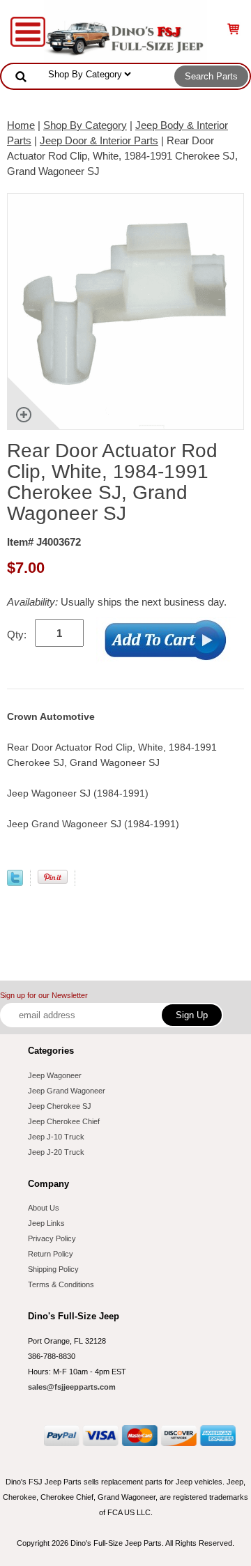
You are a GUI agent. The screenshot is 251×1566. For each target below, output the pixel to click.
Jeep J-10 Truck (56, 1137)
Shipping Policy (53, 1269)
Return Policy (50, 1254)
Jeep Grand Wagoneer (66, 1091)
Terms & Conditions (61, 1284)
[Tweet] (15, 882)
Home (21, 125)
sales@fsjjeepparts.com (72, 1387)
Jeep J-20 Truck (56, 1152)
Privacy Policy (52, 1238)
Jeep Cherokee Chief (64, 1121)
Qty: (16, 634)
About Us (43, 1208)
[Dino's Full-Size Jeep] (125, 30)
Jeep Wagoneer (55, 1075)
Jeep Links (46, 1223)
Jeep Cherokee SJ (59, 1106)
